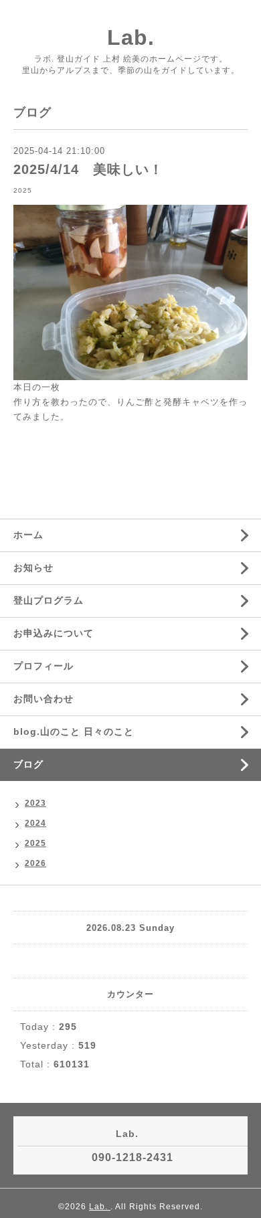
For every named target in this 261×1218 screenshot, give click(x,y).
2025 (22, 190)
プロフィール (43, 666)
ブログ (28, 764)
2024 (35, 823)
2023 (35, 803)
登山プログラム (48, 600)
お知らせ (33, 567)
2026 (35, 863)
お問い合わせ (43, 698)
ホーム (28, 534)
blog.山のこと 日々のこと (73, 731)
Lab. (131, 37)
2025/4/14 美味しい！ (88, 169)
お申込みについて (53, 633)
